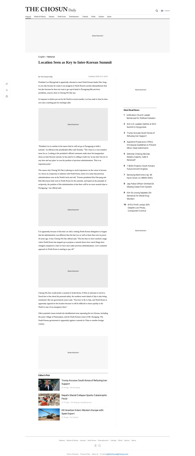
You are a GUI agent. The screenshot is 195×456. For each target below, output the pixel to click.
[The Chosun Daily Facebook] (96, 445)
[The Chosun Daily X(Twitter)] (99, 445)
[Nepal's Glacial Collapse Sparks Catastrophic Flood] (49, 400)
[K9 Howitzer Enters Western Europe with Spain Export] (49, 414)
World (120, 440)
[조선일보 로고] (50, 9)
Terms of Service (73, 454)
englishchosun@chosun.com (117, 454)
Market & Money (72, 440)
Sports (133, 440)
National (51, 57)
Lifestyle (113, 440)
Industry (83, 440)
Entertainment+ (103, 440)
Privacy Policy (85, 454)
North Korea (92, 440)
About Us (95, 454)
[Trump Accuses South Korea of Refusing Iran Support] (49, 385)
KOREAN (167, 11)
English (41, 57)
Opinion (127, 440)
